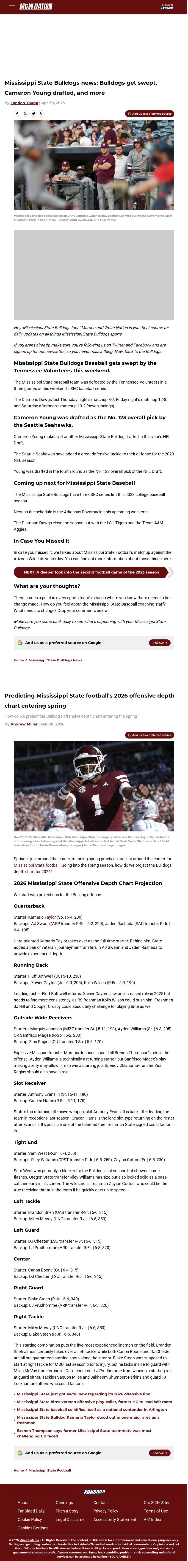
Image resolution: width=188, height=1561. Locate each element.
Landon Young (24, 103)
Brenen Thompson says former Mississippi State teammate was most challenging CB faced (84, 1433)
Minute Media (29, 1540)
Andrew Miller (24, 724)
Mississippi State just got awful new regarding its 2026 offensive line (83, 1394)
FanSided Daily (31, 1511)
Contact (100, 1502)
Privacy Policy (105, 1511)
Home (19, 660)
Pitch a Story (67, 1511)
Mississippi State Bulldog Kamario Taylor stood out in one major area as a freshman (88, 1420)
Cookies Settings (33, 1528)
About (23, 1502)
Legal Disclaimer (71, 1519)
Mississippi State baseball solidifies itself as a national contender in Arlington (92, 1409)
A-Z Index (152, 1519)
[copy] (42, 113)
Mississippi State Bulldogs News (55, 660)
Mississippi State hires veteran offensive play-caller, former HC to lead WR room (94, 1402)
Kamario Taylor (42, 917)
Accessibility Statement (114, 1519)
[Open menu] (12, 7)
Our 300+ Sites (157, 1502)
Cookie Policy (30, 1519)
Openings (64, 1502)
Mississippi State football (36, 865)
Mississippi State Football (50, 1470)
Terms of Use (156, 1511)
